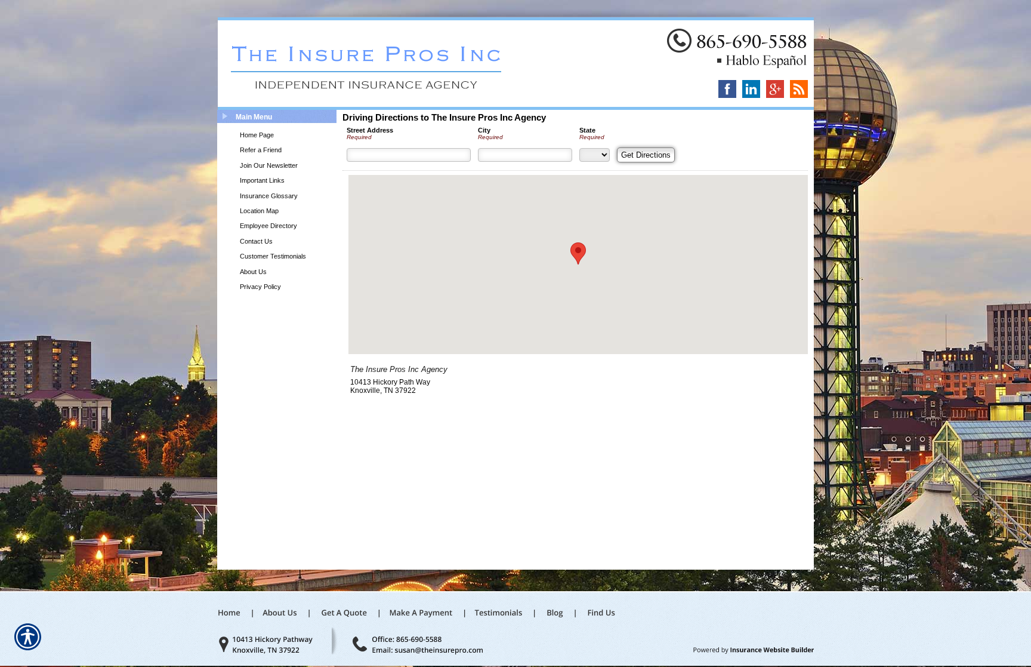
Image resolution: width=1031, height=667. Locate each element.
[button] (578, 253)
